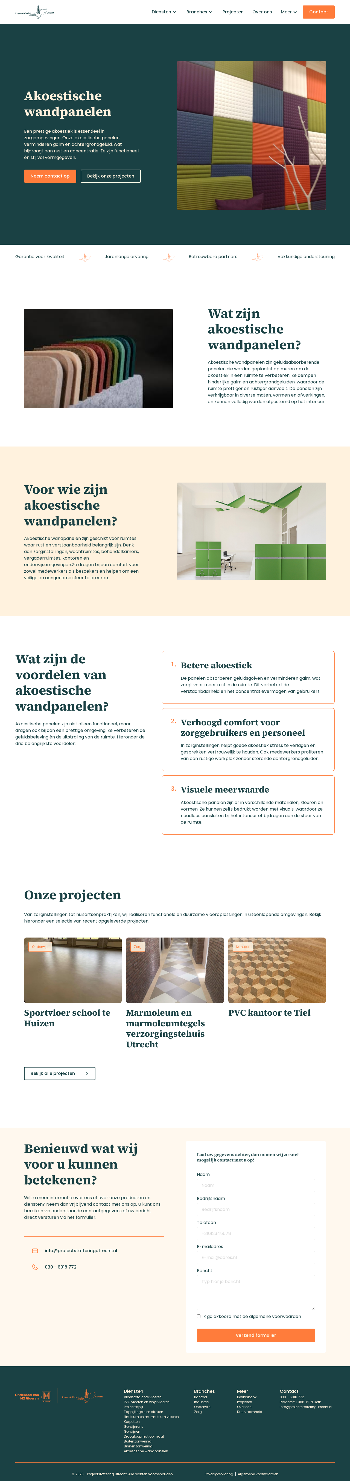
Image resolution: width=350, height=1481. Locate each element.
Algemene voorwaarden (258, 1474)
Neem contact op (50, 176)
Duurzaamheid (249, 1411)
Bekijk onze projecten (110, 176)
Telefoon (206, 1222)
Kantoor (200, 1397)
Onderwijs (202, 1407)
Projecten (233, 12)
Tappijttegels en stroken (143, 1411)
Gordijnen (132, 1431)
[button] (164, 12)
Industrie (201, 1402)
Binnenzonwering (138, 1446)
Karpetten (132, 1421)
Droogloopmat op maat (144, 1436)
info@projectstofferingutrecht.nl (306, 1407)
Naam (203, 1174)
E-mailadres (210, 1246)
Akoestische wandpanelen (146, 1451)
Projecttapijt (133, 1407)
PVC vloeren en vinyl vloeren (147, 1402)
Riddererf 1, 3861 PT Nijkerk (300, 1402)
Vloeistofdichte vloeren (143, 1397)
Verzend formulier (256, 1335)
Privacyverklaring (219, 1474)
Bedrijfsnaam (211, 1198)
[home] (34, 12)
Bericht (204, 1270)
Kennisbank (246, 1397)
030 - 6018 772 (292, 1397)
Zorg (198, 1411)
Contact (318, 12)
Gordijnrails (133, 1426)
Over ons (262, 12)
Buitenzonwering (137, 1441)
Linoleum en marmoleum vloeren (151, 1416)
